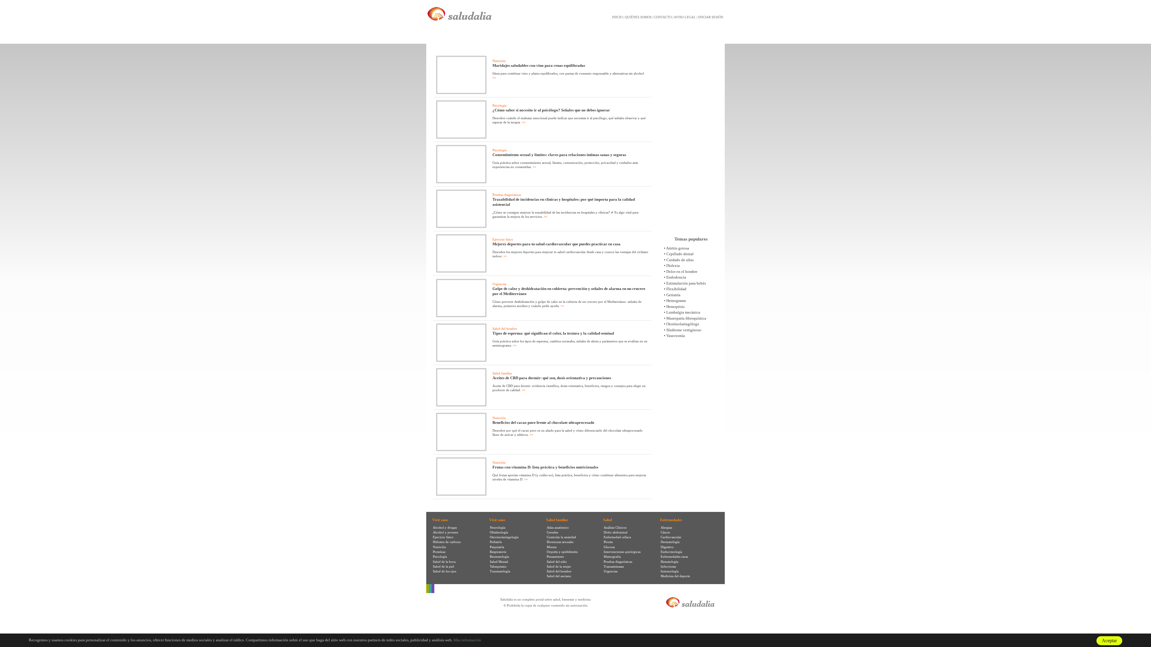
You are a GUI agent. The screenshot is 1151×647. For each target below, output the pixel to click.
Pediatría (496, 542)
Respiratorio (498, 552)
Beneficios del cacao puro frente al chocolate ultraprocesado (543, 422)
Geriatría (673, 295)
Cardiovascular (671, 537)
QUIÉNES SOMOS (638, 17)
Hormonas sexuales (560, 542)
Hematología (669, 561)
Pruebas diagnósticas (506, 194)
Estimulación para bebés (686, 283)
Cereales (552, 532)
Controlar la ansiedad (561, 537)
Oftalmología (499, 532)
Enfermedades (671, 520)
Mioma (552, 547)
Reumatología (499, 556)
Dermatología (670, 542)
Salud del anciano (559, 576)
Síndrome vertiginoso (683, 330)
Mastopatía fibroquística (686, 318)
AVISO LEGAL (685, 17)
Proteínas (439, 552)
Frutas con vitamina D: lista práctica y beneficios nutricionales (545, 467)
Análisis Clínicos (615, 527)
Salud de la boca (444, 561)
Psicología (499, 105)
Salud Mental (499, 561)
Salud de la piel (443, 566)
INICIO (617, 17)
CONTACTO (663, 17)
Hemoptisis (675, 306)
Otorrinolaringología (504, 537)
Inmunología (670, 571)
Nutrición (499, 61)
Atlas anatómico (558, 527)
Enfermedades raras (674, 556)
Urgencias (499, 284)
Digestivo (667, 547)
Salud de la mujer (559, 566)
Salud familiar (502, 373)
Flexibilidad (676, 289)
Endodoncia (676, 277)
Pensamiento (555, 556)
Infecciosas (668, 566)
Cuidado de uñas (680, 260)
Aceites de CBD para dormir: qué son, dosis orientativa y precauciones (551, 378)
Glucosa (609, 547)
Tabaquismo (498, 566)
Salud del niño (557, 561)
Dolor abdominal (615, 532)
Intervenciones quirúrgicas (622, 552)
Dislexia (673, 265)
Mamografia (612, 556)
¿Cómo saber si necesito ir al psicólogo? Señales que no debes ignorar (551, 110)
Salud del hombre (504, 328)
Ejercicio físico (502, 239)
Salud (607, 520)
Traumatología (500, 571)
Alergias (666, 527)
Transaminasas (614, 566)
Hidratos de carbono (447, 542)
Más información (467, 640)
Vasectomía (675, 335)
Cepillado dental (680, 254)
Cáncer (665, 532)
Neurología (497, 527)
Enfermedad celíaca (617, 537)
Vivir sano (440, 520)
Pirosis (608, 542)
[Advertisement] (691, 137)
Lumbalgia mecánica (683, 312)
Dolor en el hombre (681, 271)
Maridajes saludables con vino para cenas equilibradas (538, 65)
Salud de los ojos (444, 571)
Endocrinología (671, 552)
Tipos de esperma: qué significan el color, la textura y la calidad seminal (553, 333)
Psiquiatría (497, 547)
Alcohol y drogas (445, 527)
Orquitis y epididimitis (562, 552)
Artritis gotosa (677, 248)
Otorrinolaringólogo (682, 324)
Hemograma (676, 300)
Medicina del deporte (675, 576)
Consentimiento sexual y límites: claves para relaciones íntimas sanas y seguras (559, 154)
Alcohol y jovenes (445, 532)
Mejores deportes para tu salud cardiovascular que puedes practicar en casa (556, 244)
